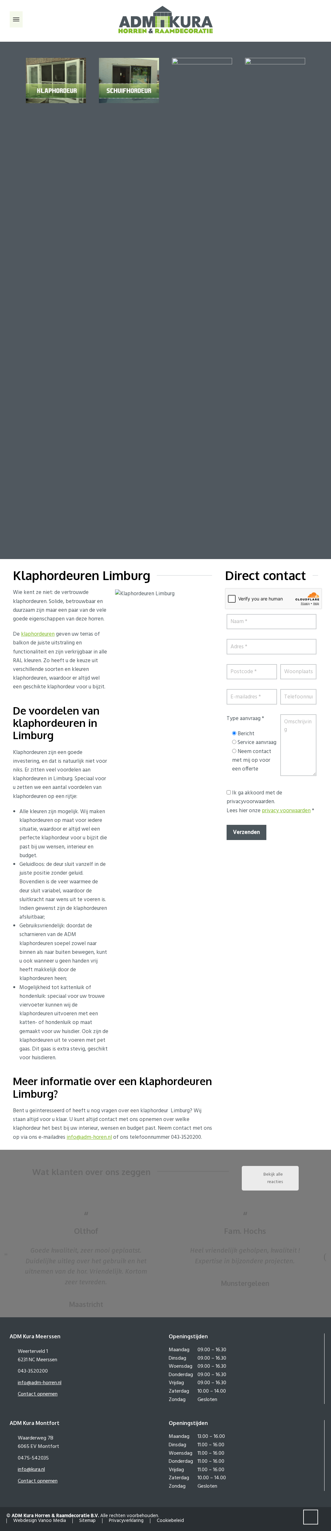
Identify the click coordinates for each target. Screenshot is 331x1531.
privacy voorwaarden (286, 810)
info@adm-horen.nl (89, 1137)
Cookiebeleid (170, 1520)
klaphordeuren (38, 634)
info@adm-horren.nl (39, 1383)
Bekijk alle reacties (273, 1178)
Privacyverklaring (126, 1520)
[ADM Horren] (165, 19)
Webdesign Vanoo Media (39, 1520)
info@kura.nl (31, 1469)
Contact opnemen (38, 1394)
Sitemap (87, 1520)
